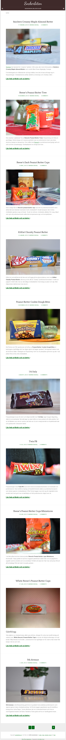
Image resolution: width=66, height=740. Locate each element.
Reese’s (36, 142)
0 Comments (44, 25)
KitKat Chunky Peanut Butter (33, 232)
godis (40, 735)
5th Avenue (33, 660)
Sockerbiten (33, 3)
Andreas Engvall (34, 25)
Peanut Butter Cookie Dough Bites (33, 302)
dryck (50, 735)
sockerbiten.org (18, 735)
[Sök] (2, 8)
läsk (54, 735)
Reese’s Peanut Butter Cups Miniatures (33, 511)
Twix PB (33, 441)
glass (43, 735)
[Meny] (63, 8)
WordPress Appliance (26, 739)
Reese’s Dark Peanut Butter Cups (33, 162)
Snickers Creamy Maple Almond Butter (33, 22)
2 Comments (43, 584)
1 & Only (33, 371)
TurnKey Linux (41, 739)
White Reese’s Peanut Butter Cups (33, 581)
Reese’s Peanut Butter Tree (33, 92)
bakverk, (47, 735)
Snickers (8, 67)
